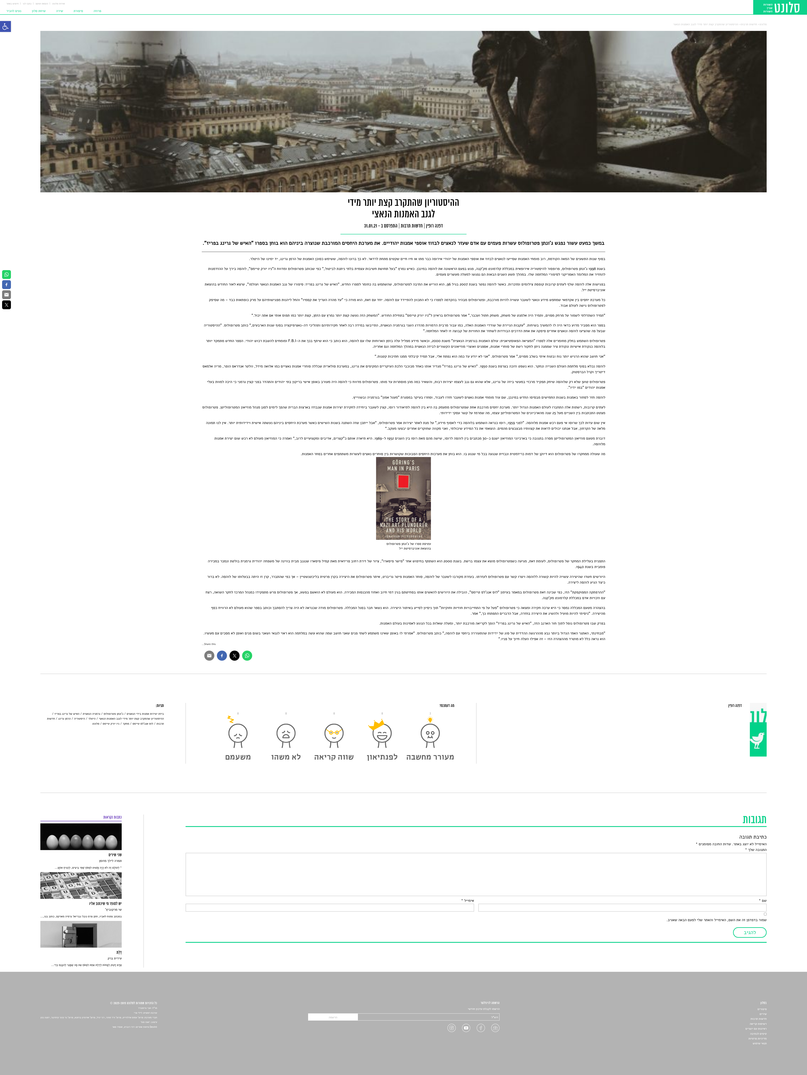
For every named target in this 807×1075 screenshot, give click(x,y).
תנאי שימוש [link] (760, 1043)
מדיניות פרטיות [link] (758, 1039)
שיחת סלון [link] (39, 11)
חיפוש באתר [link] (12, 3)
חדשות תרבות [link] (749, 24)
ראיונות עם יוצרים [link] (756, 1029)
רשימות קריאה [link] (758, 1024)
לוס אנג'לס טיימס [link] (142, 724)
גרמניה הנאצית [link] (91, 714)
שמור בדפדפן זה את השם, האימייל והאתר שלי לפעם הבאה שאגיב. (716, 920)
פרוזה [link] (97, 11)
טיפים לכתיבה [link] (758, 1034)
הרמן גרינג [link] (64, 719)
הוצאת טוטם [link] (42, 3)
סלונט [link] (763, 24)
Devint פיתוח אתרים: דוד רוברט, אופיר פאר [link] (134, 1027)
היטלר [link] (91, 719)
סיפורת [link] (78, 11)
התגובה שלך (756, 849)
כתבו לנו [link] (27, 3)
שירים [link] (763, 1014)
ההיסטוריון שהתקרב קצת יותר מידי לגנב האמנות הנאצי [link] (705, 24)
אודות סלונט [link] (58, 3)
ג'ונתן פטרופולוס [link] (113, 714)
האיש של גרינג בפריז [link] (66, 714)
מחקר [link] (126, 724)
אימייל (467, 900)
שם (763, 900)
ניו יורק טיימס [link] (111, 724)
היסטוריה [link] (79, 719)
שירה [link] (59, 11)
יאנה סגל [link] (145, 1022)
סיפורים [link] (762, 1009)
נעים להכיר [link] (13, 11)
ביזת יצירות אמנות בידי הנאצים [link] (145, 714)
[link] (5, 26)
